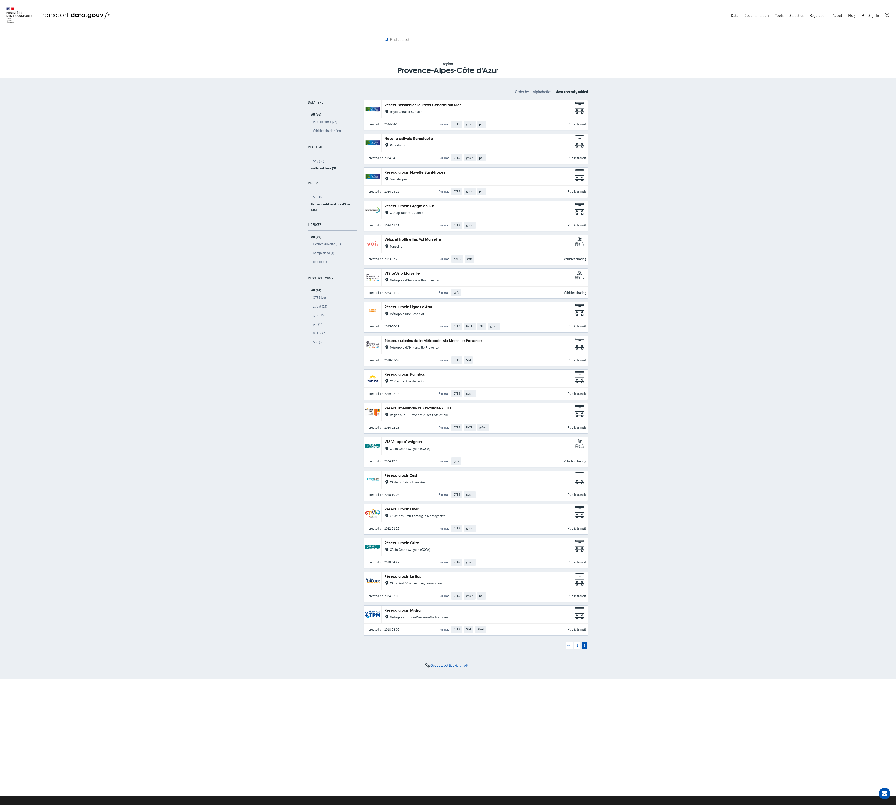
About (837, 15)
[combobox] (448, 40)
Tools (779, 15)
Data (734, 15)
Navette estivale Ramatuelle (409, 139)
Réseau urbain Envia (402, 509)
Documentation (756, 15)
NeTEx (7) (319, 333)
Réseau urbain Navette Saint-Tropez (415, 172)
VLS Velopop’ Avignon (403, 442)
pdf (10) (318, 324)
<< (569, 645)
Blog (851, 15)
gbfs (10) (319, 315)
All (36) (317, 197)
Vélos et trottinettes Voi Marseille (413, 240)
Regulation (818, 15)
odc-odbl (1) (321, 262)
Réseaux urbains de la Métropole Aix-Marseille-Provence (433, 341)
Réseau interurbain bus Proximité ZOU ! (418, 408)
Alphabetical (543, 91)
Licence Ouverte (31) (327, 244)
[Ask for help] (884, 793)
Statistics (796, 15)
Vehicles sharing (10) (327, 130)
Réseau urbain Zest (401, 476)
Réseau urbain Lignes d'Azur (408, 307)
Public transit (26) (325, 122)
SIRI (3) (317, 342)
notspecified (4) (323, 253)
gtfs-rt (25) (320, 306)
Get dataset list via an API (449, 665)
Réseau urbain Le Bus (403, 577)
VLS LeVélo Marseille (402, 273)
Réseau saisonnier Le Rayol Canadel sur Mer (423, 105)
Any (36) (318, 161)
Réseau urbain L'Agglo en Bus (409, 206)
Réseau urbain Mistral (403, 610)
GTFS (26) (319, 297)
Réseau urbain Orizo (402, 543)
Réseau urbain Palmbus (405, 374)
